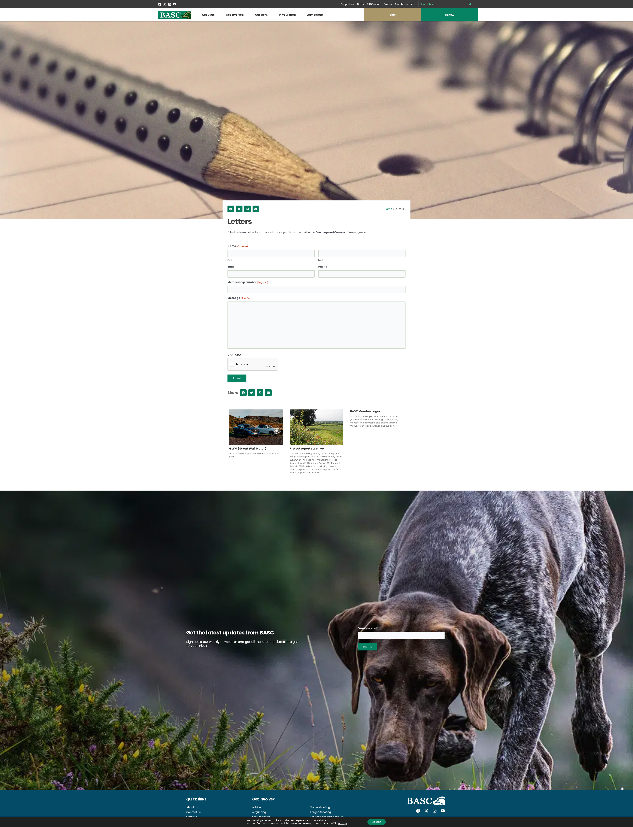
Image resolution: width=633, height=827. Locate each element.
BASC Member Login (365, 411)
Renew (449, 15)
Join (393, 15)
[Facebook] (159, 4)
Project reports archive (307, 448)
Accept (376, 822)
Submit (236, 378)
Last (320, 260)
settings (342, 823)
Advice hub (315, 15)
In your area (287, 15)
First (229, 260)
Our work (261, 15)
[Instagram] (169, 4)
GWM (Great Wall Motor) (247, 448)
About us (208, 15)
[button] (230, 209)
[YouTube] (174, 4)
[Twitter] (164, 4)
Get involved (235, 15)
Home (388, 209)
